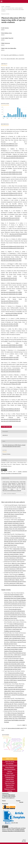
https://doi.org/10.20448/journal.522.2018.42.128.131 (12, 246)
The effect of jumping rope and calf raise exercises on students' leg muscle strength (15, 508)
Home (2, 6)
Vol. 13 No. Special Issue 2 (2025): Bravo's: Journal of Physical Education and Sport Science (12, 9)
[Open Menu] (1, 1)
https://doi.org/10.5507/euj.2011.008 (9, 278)
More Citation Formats (10, 493)
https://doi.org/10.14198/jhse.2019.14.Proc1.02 (11, 207)
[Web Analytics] (8, 822)
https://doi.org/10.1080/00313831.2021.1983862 (11, 292)
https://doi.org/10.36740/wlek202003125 (18, 234)
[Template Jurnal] (14, 815)
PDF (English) (7, 426)
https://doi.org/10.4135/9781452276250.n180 (11, 419)
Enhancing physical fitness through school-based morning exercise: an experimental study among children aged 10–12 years (15, 674)
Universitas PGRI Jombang (8, 794)
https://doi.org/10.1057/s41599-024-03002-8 (10, 369)
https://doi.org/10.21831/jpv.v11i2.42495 (9, 357)
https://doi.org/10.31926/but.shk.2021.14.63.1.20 (11, 193)
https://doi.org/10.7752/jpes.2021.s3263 (18, 382)
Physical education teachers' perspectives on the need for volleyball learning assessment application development (14, 611)
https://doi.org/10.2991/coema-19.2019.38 (10, 218)
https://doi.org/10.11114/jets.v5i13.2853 (9, 323)
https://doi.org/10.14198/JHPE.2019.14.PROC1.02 (12, 205)
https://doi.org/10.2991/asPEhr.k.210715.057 (11, 396)
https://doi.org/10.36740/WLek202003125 (12, 235)
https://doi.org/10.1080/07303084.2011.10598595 (11, 345)
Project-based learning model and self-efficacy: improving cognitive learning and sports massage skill (15, 537)
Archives (7, 6)
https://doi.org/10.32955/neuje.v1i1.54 (9, 143)
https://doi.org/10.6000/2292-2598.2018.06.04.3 (16, 156)
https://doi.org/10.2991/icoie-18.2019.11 (9, 301)
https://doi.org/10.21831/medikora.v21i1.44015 (11, 258)
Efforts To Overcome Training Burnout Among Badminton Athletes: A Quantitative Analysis (14, 714)
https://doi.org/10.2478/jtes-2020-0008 (14, 313)
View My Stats (14, 822)
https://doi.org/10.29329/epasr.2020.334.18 (10, 408)
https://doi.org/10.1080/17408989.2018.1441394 (11, 172)
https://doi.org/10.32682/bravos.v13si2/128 (14, 55)
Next (23, 725)
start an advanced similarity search (15, 728)
